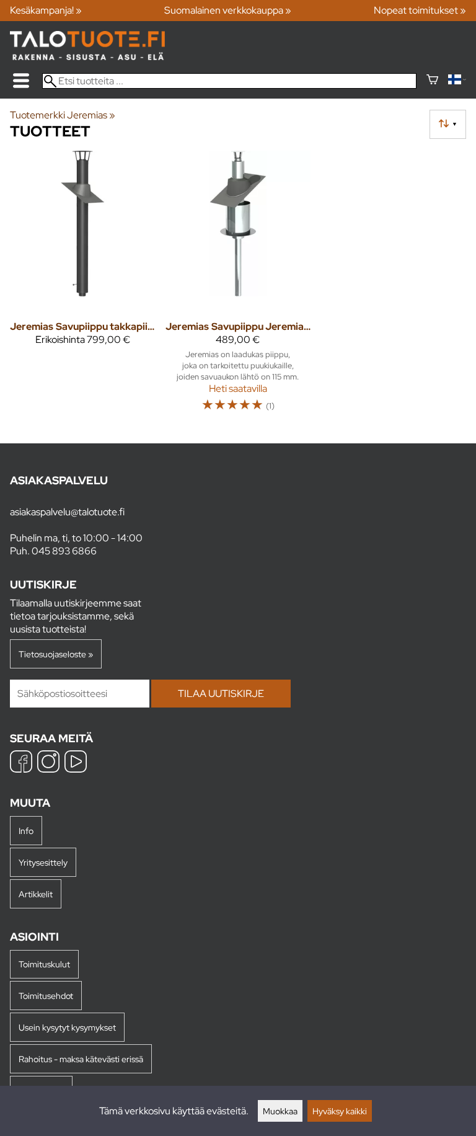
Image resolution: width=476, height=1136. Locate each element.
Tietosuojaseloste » (56, 654)
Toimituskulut (44, 964)
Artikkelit (36, 894)
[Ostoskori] (432, 80)
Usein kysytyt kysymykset (67, 1027)
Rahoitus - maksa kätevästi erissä (81, 1059)
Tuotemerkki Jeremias (62, 115)
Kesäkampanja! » (46, 10)
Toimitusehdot (46, 995)
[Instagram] (48, 763)
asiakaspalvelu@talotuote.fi (67, 511)
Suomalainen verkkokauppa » (227, 10)
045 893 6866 (64, 550)
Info (26, 830)
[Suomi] (457, 80)
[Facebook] (21, 763)
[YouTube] (75, 763)
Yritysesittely (43, 862)
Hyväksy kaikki (339, 1111)
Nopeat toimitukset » (420, 10)
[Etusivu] (87, 56)
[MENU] (21, 81)
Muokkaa (280, 1111)
